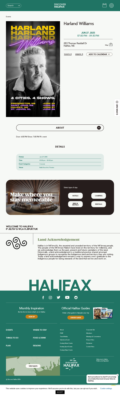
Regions (37, 346)
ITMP (61, 333)
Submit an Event (64, 340)
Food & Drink (39, 338)
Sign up (32, 317)
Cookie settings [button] (106, 388)
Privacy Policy (90, 340)
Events (8, 16)
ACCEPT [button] (60, 392)
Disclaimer (89, 343)
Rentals (98, 204)
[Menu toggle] (111, 5)
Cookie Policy (90, 346)
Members (89, 333)
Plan (8, 346)
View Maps (33, 366)
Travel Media (64, 336)
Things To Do (12, 338)
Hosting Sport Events (66, 346)
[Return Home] (60, 5)
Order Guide (75, 317)
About (62, 329)
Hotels (75, 196)
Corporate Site (90, 329)
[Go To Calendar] (105, 5)
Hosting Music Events (66, 343)
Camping (98, 196)
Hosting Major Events (66, 350)
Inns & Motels (75, 204)
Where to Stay (40, 330)
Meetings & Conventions (93, 336)
